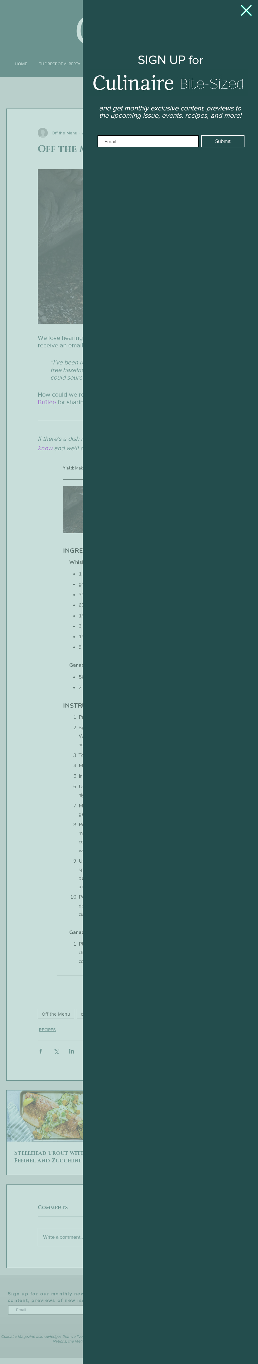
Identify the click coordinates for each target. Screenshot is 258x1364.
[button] (246, 10)
